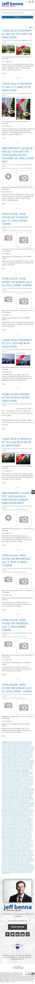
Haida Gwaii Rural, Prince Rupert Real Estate (17, 791)
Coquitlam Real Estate (7, 765)
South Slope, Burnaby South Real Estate (17, 846)
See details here (7, 61)
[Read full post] (8, 50)
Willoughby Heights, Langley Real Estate (11, 872)
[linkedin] (17, 934)
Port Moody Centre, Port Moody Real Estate (16, 827)
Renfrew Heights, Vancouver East (10, 831)
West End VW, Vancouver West (19, 867)
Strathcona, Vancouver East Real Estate (11, 851)
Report (18, 833)
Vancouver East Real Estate (27, 860)
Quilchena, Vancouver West (25, 828)
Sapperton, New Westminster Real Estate (16, 837)
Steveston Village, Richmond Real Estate (23, 850)
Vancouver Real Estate (26, 862)
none (9, 819)
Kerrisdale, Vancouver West (26, 798)
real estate (25, 829)
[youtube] (23, 934)
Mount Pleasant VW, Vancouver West (17, 816)
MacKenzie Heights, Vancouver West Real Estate (14, 807)
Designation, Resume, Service (9, 766)
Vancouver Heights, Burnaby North (11, 862)
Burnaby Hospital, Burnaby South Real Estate (17, 750)
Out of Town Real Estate (24, 822)
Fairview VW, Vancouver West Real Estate (23, 774)
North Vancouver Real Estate (13, 820)
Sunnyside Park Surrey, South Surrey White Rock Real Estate (17, 852)
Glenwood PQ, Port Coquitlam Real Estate (12, 784)
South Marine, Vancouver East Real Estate (18, 845)
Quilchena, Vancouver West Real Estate (11, 829)
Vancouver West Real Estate (9, 863)
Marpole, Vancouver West (16, 810)
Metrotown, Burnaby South (12, 813)
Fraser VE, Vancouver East (8, 780)
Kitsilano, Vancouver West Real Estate (20, 802)
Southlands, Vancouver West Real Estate (20, 847)
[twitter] (12, 934)
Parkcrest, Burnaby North (25, 823)
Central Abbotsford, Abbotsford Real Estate (22, 753)
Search (17, 17)
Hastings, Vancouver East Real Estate (11, 796)
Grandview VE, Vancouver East (21, 787)
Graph (17, 789)
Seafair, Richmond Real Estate (9, 840)
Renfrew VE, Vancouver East (17, 832)
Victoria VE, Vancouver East (23, 863)
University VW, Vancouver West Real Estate (13, 856)
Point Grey (18, 825)
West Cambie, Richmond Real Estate (17, 865)
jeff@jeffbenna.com (17, 959)
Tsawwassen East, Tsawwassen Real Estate (11, 855)
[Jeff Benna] (12, 8)
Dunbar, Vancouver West (27, 769)
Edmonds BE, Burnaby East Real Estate (23, 771)
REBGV (30, 829)
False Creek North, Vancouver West (10, 775)
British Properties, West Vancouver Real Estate (18, 747)
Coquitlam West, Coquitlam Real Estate (23, 765)
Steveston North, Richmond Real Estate (11, 849)
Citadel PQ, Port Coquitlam (22, 760)
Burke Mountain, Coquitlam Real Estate (18, 749)
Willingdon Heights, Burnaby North (23, 871)
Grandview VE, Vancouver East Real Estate (12, 788)
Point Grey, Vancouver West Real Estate (15, 827)
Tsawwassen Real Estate (27, 855)
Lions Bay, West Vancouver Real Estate (15, 805)
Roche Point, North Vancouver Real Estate (18, 834)
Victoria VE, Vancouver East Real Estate (11, 864)
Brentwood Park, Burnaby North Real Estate (13, 745)
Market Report (5, 810)
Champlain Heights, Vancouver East (10, 758)
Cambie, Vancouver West (26, 751)
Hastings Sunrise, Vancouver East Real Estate (17, 794)
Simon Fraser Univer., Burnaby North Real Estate (17, 842)
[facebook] (7, 934)
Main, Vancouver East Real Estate (18, 809)
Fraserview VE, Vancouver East (10, 782)
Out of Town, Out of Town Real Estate (17, 822)
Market (29, 809)
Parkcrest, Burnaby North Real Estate (11, 824)
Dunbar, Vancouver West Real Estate (16, 353)
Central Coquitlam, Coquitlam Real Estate (12, 755)
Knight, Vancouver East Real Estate (18, 804)
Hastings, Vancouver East (26, 795)
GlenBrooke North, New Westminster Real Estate (20, 783)
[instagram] (28, 934)
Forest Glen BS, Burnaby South (13, 778)
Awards (24, 743)
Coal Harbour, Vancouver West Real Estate (16, 762)
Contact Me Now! (17, 927)
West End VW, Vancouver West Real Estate (18, 97)
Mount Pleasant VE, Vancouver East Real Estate (19, 44)
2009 (10, 742)
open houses (14, 822)
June (17, 798)
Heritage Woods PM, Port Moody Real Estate (17, 797)
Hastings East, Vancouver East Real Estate (18, 793)
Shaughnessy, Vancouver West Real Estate (18, 841)
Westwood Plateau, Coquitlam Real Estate (18, 869)
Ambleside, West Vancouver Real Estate (11, 743)
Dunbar (18, 769)
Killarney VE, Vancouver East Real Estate (14, 801)
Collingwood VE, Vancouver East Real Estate (22, 764)
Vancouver (17, 860)
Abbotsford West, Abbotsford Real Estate (22, 742)
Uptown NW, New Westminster (16, 859)
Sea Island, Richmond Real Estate (22, 838)
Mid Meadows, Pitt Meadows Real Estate (18, 814)
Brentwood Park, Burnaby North (22, 744)
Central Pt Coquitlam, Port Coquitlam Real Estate (20, 757)
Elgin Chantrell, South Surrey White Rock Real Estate (15, 773)
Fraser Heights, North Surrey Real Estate (21, 779)
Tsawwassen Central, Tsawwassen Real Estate (22, 854)
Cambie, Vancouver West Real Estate (11, 752)
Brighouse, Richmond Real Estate (22, 747)
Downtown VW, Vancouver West (16, 767)
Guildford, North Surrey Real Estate (20, 791)
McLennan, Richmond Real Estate (19, 811)
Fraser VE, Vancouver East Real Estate (24, 780)
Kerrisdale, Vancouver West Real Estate (17, 452)
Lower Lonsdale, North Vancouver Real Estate (22, 806)
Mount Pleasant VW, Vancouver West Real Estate (16, 817)
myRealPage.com (17, 968)
